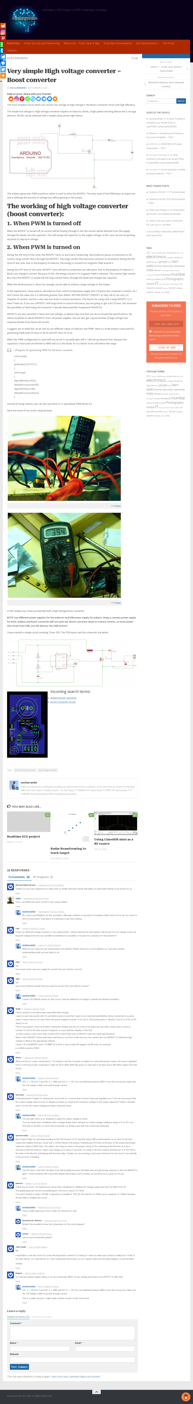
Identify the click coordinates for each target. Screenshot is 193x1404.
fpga (148, 262)
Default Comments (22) (18, 1317)
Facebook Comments (42, 1317)
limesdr (176, 271)
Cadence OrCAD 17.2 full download (167, 192)
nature (158, 279)
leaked (171, 271)
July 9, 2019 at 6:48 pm (38, 1247)
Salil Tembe (170, 284)
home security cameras (169, 266)
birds (159, 253)
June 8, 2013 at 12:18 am (32, 979)
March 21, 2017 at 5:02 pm (36, 1183)
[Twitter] (38, 98)
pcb (163, 279)
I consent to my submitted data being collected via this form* (164, 335)
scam (177, 284)
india (149, 270)
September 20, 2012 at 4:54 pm (36, 898)
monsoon (165, 274)
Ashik (18, 898)
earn (178, 253)
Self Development (146, 43)
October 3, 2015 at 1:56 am (34, 1009)
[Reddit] (10, 98)
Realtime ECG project (23, 836)
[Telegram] (44, 98)
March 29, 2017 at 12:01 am (49, 1207)
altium (154, 253)
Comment (16, 1323)
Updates (12, 50)
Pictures (118, 506)
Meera (152, 133)
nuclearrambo (18, 87)
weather (149, 292)
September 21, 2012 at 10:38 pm (51, 912)
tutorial (172, 288)
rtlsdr (160, 284)
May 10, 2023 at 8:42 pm (35, 1273)
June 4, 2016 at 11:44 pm (48, 1167)
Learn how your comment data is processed (75, 1376)
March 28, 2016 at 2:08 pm (49, 1115)
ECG (181, 253)
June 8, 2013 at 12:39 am (48, 996)
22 (136, 58)
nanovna (150, 279)
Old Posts (168, 43)
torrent (165, 288)
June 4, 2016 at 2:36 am (40, 1136)
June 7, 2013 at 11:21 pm (32, 962)
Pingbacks (44, 877)
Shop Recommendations (118, 43)
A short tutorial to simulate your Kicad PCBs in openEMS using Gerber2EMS (165, 122)
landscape (165, 271)
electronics (156, 256)
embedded (169, 258)
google (163, 261)
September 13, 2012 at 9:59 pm (51, 885)
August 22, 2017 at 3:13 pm (56, 1221)
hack (169, 262)
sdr (181, 284)
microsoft (149, 275)
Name (14, 1343)
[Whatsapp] (27, 98)
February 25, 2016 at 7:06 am (36, 1058)
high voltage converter (47, 770)
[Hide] (1, 81)
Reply (18, 893)
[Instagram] (16, 98)
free (152, 262)
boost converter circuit (63, 701)
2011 (148, 253)
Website (14, 1354)
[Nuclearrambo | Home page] (23, 20)
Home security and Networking (42, 43)
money (157, 275)
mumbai (178, 274)
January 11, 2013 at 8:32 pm (49, 945)
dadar (164, 253)
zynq (167, 292)
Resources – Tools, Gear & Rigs (82, 43)
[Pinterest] (21, 98)
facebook (178, 257)
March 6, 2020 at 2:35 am (42, 1234)
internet (157, 270)
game (156, 262)
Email (78, 1343)
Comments (21, 877)
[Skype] (33, 98)
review (150, 283)
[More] (55, 98)
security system (154, 288)
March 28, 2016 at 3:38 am (37, 1095)
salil (164, 284)
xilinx (162, 292)
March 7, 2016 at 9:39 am (48, 1078)
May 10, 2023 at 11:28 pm (48, 1286)
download (171, 253)
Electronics (13, 43)
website (157, 292)
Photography (175, 279)
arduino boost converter (63, 697)
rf (156, 283)
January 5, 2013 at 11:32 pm (33, 929)
